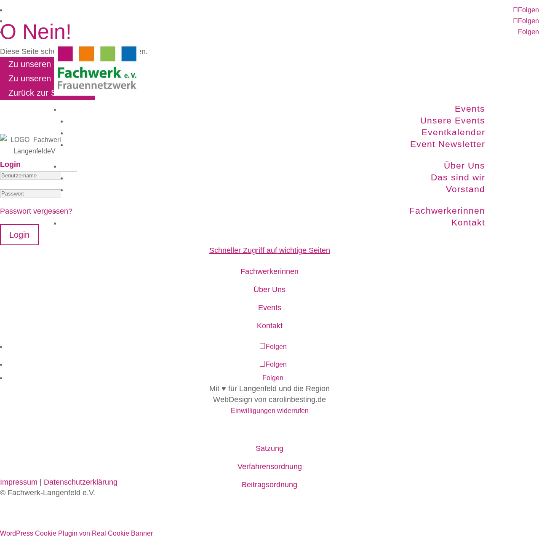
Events (470, 108)
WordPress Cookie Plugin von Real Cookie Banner (76, 533)
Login (19, 234)
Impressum (18, 482)
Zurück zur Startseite (47, 92)
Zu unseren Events (43, 64)
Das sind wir (458, 177)
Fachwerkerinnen (447, 210)
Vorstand (465, 189)
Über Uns (464, 165)
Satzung (269, 448)
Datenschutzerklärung (80, 482)
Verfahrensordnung (269, 466)
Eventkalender (453, 132)
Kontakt (468, 222)
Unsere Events (452, 120)
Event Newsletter (447, 144)
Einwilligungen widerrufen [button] (270, 410)
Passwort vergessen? (36, 211)
